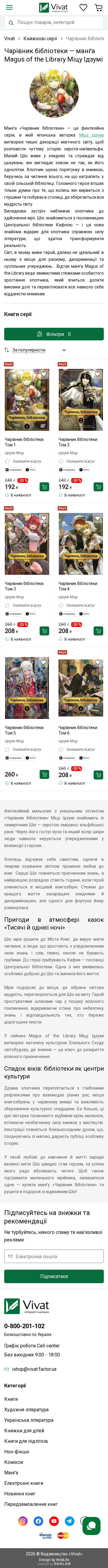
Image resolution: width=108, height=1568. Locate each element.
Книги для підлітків (26, 1441)
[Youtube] (54, 1521)
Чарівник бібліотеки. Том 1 (24, 442)
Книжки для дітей (24, 1431)
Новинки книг (19, 1494)
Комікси (13, 1462)
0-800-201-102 (24, 1326)
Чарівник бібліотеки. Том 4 (78, 586)
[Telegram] (69, 1521)
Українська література (28, 1420)
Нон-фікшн (16, 1452)
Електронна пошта (36, 1256)
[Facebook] (38, 1521)
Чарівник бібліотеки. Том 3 (24, 586)
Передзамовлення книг (31, 1504)
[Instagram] (23, 1521)
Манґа (11, 1473)
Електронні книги (23, 1483)
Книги (11, 1399)
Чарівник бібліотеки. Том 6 (78, 730)
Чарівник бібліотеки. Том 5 (24, 730)
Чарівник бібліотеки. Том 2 (78, 442)
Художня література (26, 1410)
